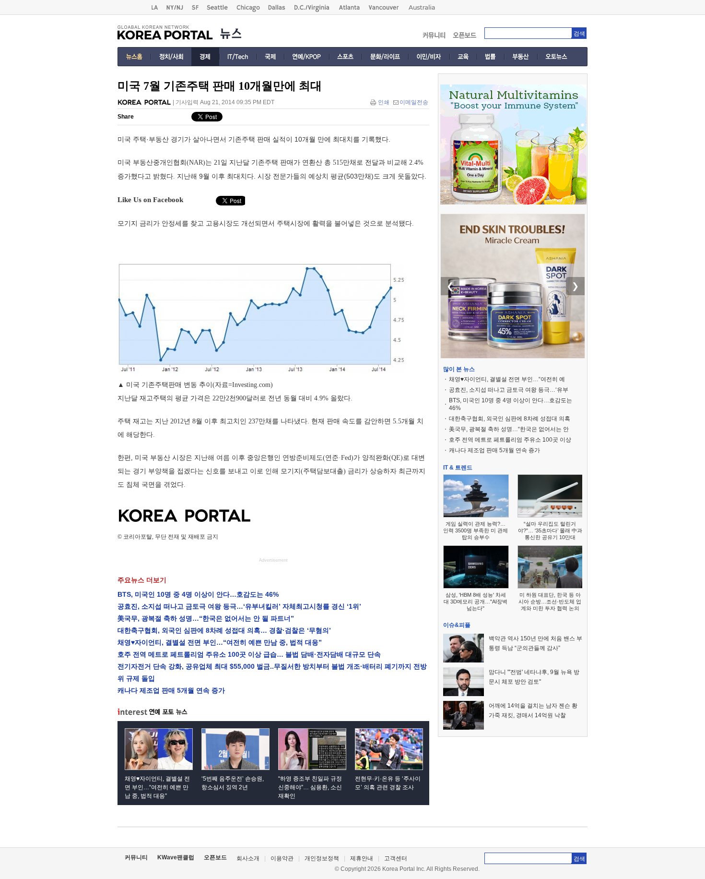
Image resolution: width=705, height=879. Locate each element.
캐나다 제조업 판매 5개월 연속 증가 (171, 690)
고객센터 (395, 858)
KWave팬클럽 (175, 857)
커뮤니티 (136, 857)
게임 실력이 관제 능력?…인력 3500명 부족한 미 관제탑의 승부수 (475, 530)
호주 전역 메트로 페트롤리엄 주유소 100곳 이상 (510, 439)
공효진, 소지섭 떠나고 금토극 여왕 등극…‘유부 (508, 389)
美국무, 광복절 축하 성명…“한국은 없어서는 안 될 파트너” (206, 618)
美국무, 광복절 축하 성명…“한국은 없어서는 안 (509, 429)
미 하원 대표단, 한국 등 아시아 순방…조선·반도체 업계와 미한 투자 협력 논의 (549, 601)
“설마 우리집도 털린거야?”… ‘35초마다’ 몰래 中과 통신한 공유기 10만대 (550, 530)
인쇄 (383, 102)
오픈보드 (215, 857)
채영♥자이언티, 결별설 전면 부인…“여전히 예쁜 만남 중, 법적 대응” (220, 642)
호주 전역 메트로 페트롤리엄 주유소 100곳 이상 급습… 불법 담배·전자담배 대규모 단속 (249, 654)
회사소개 (247, 858)
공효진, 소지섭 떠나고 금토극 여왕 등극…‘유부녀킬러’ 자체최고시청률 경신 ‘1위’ (239, 606)
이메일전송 (414, 102)
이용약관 (282, 858)
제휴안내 (361, 858)
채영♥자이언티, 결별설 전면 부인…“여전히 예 (507, 379)
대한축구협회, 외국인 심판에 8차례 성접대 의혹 (509, 418)
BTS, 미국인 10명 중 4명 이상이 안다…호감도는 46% (198, 594)
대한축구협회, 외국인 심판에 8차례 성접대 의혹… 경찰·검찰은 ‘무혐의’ (224, 630)
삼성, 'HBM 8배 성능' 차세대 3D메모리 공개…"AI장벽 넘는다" (475, 601)
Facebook (168, 200)
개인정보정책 (322, 858)
